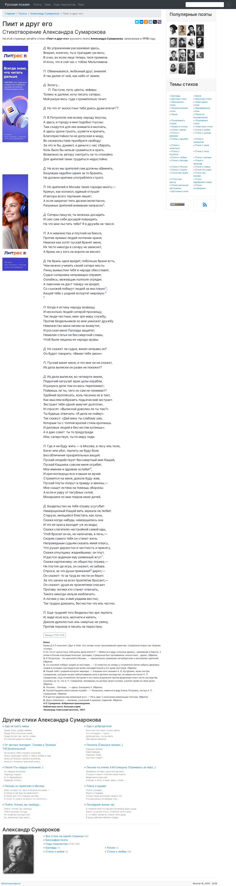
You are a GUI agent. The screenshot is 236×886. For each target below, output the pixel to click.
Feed (81, 4)
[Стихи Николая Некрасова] (191, 55)
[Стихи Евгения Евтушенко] (174, 42)
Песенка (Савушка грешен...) (105, 744)
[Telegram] (150, 22)
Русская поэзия (17, 4)
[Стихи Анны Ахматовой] (174, 30)
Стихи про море (179, 173)
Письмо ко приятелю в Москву (24, 786)
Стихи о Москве (179, 160)
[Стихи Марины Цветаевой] (191, 68)
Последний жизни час (101, 804)
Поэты (37, 4)
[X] (155, 22)
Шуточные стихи (179, 191)
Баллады (51, 847)
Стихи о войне (55, 851)
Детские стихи (178, 99)
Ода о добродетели (99, 726)
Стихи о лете (202, 151)
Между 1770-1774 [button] (54, 635)
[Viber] (159, 22)
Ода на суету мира (17, 726)
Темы (47, 4)
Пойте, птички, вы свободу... (23, 804)
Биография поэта (57, 839)
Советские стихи (204, 126)
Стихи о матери (203, 157)
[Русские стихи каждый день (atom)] (205, 205)
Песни (111, 847)
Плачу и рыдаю (96, 786)
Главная (10, 13)
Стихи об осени (203, 170)
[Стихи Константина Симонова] (182, 68)
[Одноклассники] (146, 22)
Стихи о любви (116, 851)
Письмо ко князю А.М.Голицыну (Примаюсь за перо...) (121, 767)
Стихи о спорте (179, 170)
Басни (198, 96)
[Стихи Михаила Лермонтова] (200, 42)
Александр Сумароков (44, 13)
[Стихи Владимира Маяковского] (174, 55)
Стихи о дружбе (179, 139)
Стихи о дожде (203, 133)
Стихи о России (179, 167)
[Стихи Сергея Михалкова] (182, 55)
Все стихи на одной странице (65, 836)
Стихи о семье (202, 167)
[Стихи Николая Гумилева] (200, 30)
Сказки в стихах (179, 126)
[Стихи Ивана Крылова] (191, 42)
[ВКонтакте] (141, 22)
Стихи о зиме (202, 145)
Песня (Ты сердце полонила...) (24, 767)
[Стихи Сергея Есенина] (182, 42)
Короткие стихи (203, 99)
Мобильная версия (10, 883)
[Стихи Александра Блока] (182, 30)
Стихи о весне (178, 130)
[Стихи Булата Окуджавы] (200, 55)
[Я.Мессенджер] (137, 22)
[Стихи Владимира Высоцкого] (191, 30)
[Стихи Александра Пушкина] (174, 68)
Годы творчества (64, 4)
